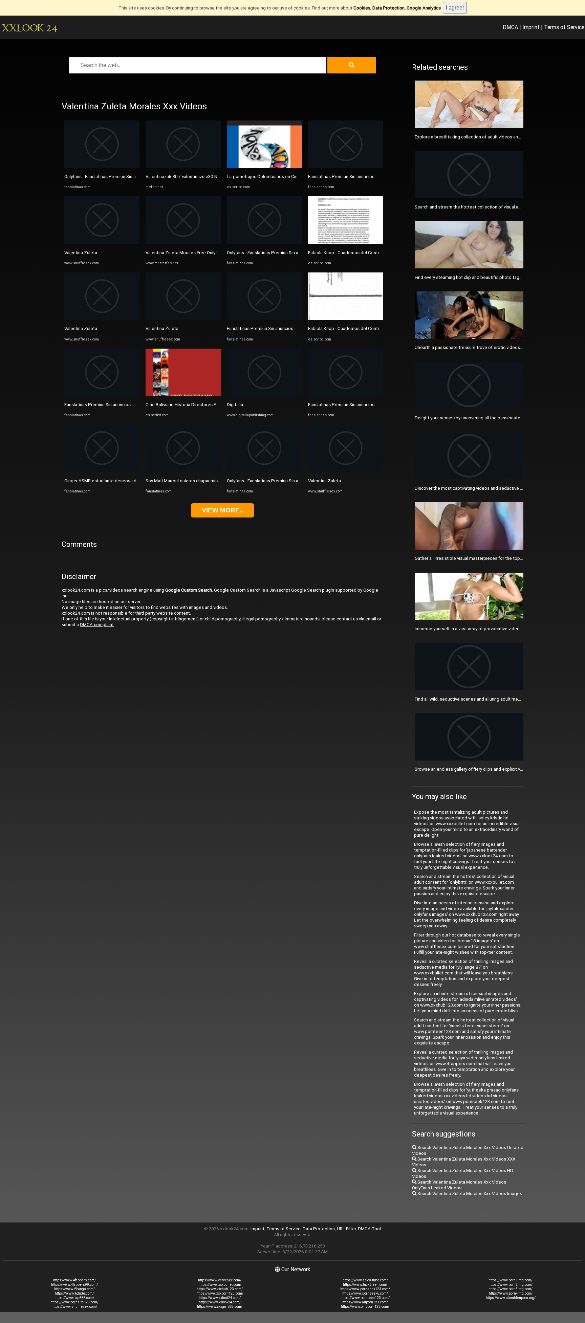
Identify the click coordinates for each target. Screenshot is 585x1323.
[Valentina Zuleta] (101, 242)
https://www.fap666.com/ (74, 1298)
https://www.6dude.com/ (74, 1293)
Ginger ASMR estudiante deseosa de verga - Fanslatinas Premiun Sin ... (135, 481)
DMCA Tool (369, 1229)
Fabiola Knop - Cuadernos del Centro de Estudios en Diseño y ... (371, 253)
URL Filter (346, 1229)
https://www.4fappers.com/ (74, 1280)
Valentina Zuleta (80, 253)
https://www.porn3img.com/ (511, 1289)
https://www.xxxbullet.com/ (219, 1284)
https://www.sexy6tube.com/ (365, 1280)
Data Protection (319, 1229)
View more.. (222, 510)
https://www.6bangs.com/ (74, 1289)
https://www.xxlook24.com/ (220, 1302)
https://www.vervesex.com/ (219, 1280)
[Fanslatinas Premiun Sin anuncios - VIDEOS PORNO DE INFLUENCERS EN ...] (101, 394)
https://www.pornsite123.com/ (74, 1302)
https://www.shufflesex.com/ (74, 1306)
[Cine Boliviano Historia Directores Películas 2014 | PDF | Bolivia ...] (183, 394)
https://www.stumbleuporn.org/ (511, 1298)
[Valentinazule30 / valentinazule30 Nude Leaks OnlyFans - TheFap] (183, 166)
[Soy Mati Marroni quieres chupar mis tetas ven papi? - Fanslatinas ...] (183, 470)
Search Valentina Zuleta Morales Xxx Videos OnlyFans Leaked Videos (459, 1185)
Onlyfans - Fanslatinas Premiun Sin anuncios (107, 176)
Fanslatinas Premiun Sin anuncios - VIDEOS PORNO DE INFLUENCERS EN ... (137, 404)
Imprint (531, 27)
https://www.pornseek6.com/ (365, 1293)
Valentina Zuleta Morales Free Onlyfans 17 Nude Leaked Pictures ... (213, 253)
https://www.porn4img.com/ (511, 1293)
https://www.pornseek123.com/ (365, 1289)
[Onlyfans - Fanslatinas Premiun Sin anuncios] (101, 166)
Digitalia (235, 404)
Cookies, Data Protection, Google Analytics (397, 8)
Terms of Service (564, 27)
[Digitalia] (264, 394)
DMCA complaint (97, 624)
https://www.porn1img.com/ (511, 1280)
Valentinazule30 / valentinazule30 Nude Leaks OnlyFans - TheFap (211, 176)
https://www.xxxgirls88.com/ (219, 1306)
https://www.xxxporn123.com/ (219, 1293)
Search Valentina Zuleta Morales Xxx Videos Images (469, 1193)
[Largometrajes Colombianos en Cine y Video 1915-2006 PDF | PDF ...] (264, 166)
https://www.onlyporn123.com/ (365, 1306)
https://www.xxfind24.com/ (220, 1298)
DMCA (510, 27)
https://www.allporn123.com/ (365, 1302)
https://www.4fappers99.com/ (74, 1284)
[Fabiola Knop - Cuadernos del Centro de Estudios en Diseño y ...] (345, 242)
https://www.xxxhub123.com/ (220, 1289)
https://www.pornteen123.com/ (365, 1298)
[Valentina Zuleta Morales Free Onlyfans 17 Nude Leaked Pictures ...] (183, 242)
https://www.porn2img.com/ (511, 1284)
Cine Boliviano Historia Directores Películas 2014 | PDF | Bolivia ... (210, 404)
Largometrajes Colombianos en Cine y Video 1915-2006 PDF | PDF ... (296, 176)
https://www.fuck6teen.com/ (365, 1284)
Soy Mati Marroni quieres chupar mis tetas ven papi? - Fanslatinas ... (213, 481)
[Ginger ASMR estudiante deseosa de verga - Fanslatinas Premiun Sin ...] (101, 470)
